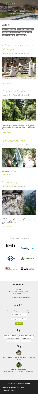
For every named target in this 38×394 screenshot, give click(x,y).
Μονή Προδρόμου (11, 182)
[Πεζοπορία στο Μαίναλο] (19, 109)
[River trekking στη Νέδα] (19, 158)
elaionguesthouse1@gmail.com (21, 297)
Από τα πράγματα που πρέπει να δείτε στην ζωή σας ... (19, 358)
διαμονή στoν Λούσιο (8, 35)
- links (17, 387)
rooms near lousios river (9, 29)
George (11, 53)
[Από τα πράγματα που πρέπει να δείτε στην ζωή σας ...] (19, 67)
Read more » (7, 83)
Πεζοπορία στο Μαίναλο (14, 91)
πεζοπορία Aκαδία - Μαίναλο (25, 29)
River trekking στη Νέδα (13, 141)
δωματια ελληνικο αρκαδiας (10, 32)
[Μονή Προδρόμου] (19, 202)
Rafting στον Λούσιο (25, 32)
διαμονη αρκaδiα (21, 35)
